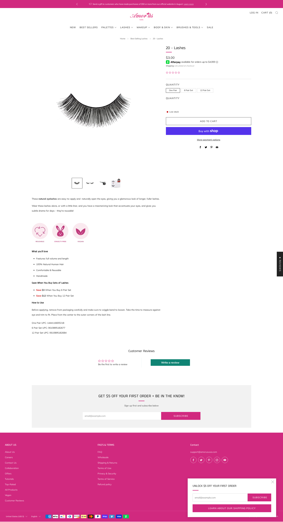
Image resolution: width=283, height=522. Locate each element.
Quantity (172, 98)
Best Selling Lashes (139, 38)
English (34, 516)
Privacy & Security (107, 473)
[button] (173, 72)
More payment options (208, 139)
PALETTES (107, 27)
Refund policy (105, 484)
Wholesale (103, 457)
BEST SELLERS (89, 27)
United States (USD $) (15, 516)
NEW (73, 27)
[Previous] (77, 4)
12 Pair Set (205, 90)
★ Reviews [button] (280, 264)
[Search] (276, 12)
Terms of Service (106, 478)
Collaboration (12, 468)
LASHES (125, 27)
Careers (9, 457)
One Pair (173, 90)
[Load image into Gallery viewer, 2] (90, 183)
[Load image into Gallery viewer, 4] (115, 183)
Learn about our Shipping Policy (232, 508)
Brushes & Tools (188, 27)
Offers (8, 473)
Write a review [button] (170, 362)
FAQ (100, 451)
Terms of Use (104, 468)
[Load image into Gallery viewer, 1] (77, 183)
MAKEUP (142, 27)
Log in (254, 12)
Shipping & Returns (107, 462)
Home (122, 38)
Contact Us (11, 462)
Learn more (162, 4)
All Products (11, 489)
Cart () (266, 12)
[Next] (206, 4)
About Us (10, 451)
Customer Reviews (14, 500)
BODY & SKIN (162, 27)
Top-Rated (10, 484)
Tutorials (9, 478)
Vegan (8, 495)
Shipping (170, 65)
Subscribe (260, 497)
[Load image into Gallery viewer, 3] (102, 183)
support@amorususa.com (203, 451)
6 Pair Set (188, 90)
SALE (210, 27)
